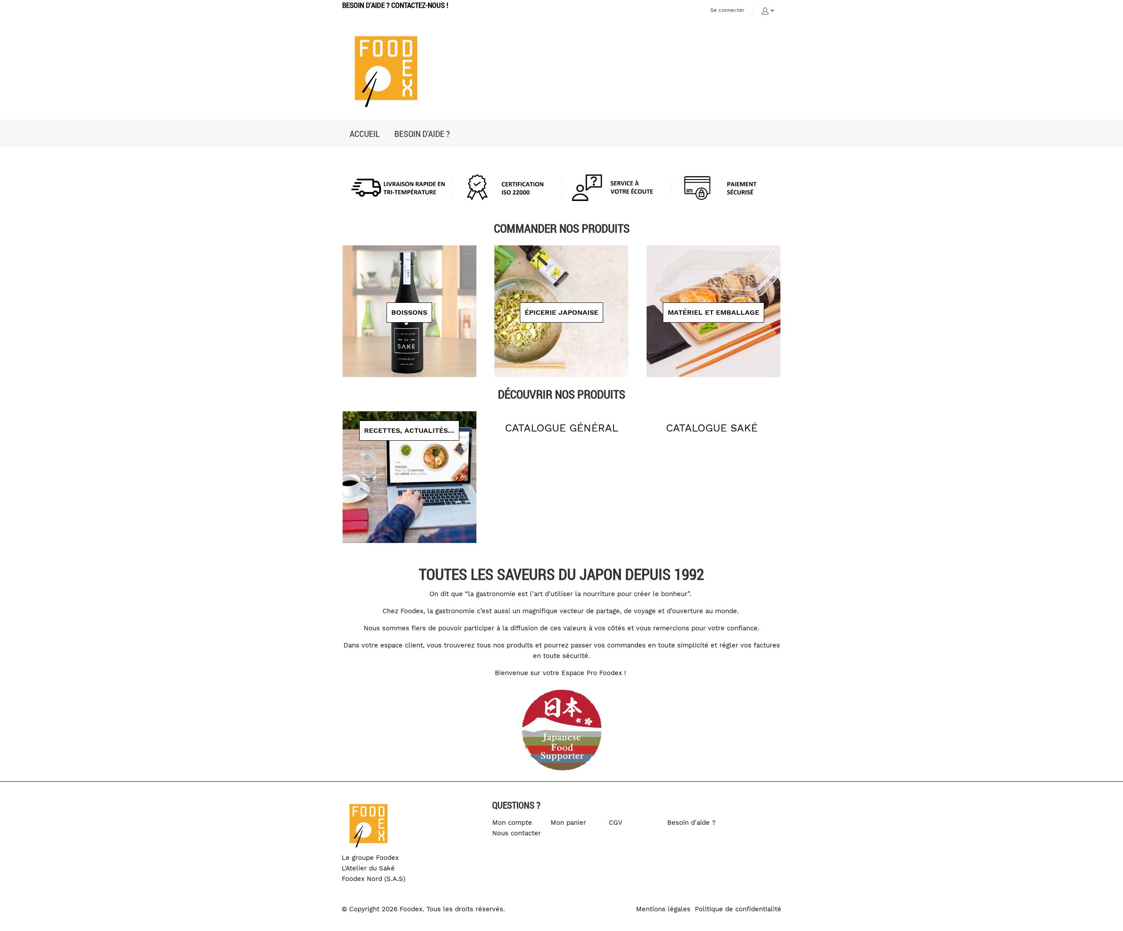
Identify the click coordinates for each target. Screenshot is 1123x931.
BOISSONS (409, 312)
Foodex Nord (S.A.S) (373, 879)
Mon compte (512, 823)
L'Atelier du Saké (368, 868)
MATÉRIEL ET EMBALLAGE (713, 312)
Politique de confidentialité (738, 909)
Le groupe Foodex (370, 858)
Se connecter (727, 10)
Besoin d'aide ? (691, 823)
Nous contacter (516, 833)
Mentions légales (663, 909)
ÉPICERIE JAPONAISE (561, 312)
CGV (615, 823)
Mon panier (568, 823)
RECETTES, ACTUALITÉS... (409, 430)
